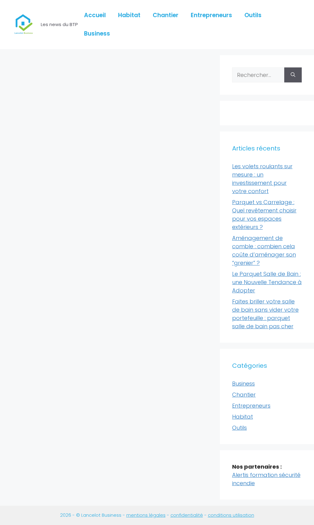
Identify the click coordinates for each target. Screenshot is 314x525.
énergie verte (71, 392)
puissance (44, 420)
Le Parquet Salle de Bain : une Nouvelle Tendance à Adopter (267, 282)
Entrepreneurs (211, 15)
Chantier (165, 15)
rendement (70, 420)
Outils (253, 15)
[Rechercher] (293, 74)
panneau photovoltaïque (40, 399)
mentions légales (146, 515)
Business (97, 33)
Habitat (129, 15)
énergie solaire (36, 392)
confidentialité (186, 515)
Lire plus (23, 368)
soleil (43, 427)
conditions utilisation (231, 515)
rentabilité (23, 427)
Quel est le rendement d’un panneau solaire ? (50, 139)
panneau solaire (30, 406)
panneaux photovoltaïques (43, 409)
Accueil (95, 15)
